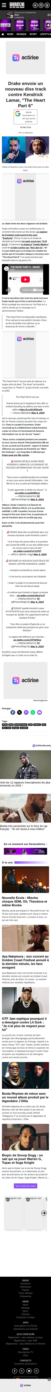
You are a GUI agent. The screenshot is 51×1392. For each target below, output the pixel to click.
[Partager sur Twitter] (19, 713)
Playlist (25, 1290)
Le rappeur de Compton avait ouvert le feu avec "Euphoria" (24, 235)
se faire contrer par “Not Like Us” (26, 248)
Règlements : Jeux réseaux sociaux (25, 1337)
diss (44, 725)
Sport (33, 34)
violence (37, 725)
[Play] (3, 23)
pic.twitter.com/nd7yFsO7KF (27, 551)
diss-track (7, 728)
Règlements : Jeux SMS (25, 1340)
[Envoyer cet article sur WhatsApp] (32, 713)
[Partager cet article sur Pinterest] (25, 713)
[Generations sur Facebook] (14, 1371)
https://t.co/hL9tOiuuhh (31, 410)
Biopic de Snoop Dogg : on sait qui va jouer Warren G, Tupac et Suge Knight (22, 1158)
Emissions (25, 1283)
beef (30, 725)
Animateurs (25, 1286)
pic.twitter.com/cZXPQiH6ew (27, 640)
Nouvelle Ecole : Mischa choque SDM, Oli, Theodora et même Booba (24, 901)
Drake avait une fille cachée (15, 455)
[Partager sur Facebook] (12, 713)
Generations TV (25, 1352)
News (10, 34)
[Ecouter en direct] (35, 5)
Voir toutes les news (26, 1186)
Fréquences (25, 1296)
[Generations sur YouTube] (29, 1371)
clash (11, 725)
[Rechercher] (41, 5)
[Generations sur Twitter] (21, 1371)
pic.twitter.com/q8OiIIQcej (27, 493)
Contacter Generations (25, 1363)
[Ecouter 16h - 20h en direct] (25, 851)
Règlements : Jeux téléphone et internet (25, 1343)
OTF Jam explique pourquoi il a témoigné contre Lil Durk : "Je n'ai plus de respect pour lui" (24, 1024)
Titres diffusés (25, 1293)
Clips (25, 1355)
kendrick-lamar (21, 725)
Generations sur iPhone (25, 1325)
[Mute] (49, 15)
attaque (16, 728)
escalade (24, 728)
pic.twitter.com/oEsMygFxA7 (31, 595)
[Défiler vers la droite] (44, 1213)
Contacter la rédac (25, 1317)
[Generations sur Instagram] (36, 1371)
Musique (21, 34)
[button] (14, 1213)
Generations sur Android (25, 1329)
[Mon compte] (47, 5)
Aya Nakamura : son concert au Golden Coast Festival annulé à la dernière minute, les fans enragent (25, 962)
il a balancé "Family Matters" (35, 244)
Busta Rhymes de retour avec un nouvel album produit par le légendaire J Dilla (25, 1097)
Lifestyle (25, 1314)
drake (5, 725)
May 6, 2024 (37, 413)
